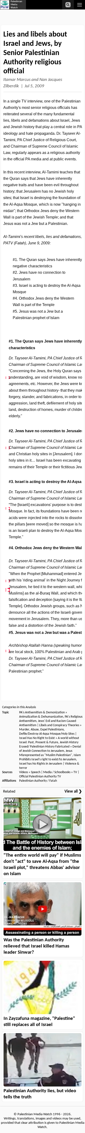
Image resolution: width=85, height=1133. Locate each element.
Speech (35, 772)
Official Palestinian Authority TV (40, 776)
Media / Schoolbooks (56, 772)
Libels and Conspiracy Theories (59, 725)
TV (75, 772)
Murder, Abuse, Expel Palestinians (41, 729)
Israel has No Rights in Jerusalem (40, 764)
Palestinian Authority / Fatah (38, 781)
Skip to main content (37, 10)
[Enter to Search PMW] (68, 4)
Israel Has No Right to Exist (37, 738)
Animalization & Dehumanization (41, 717)
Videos (23, 772)
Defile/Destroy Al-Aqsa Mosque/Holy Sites (47, 734)
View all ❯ (73, 791)
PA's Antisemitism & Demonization (42, 712)
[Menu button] (79, 4)
